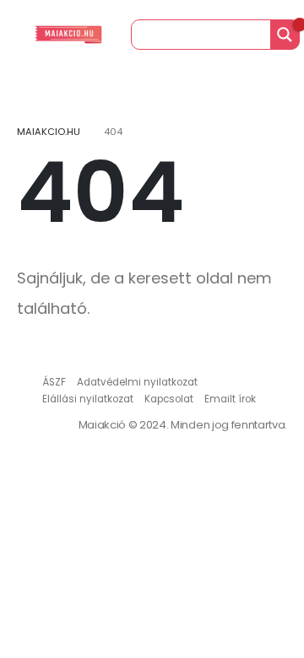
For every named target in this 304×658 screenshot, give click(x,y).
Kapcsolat (168, 399)
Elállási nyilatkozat (87, 399)
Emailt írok (230, 399)
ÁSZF (54, 382)
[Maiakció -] (68, 34)
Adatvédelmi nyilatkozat (137, 382)
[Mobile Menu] (16, 34)
